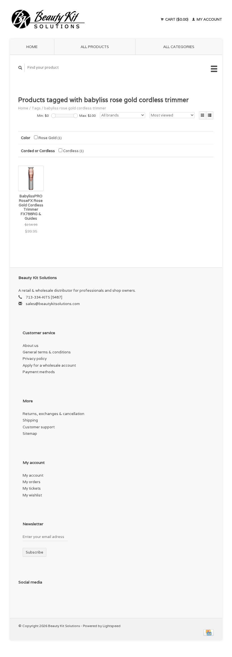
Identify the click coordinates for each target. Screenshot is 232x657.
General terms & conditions (47, 352)
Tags (36, 108)
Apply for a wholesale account (49, 365)
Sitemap (30, 433)
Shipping (30, 420)
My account (209, 19)
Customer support (39, 427)
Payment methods (39, 371)
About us (30, 345)
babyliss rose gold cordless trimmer (75, 108)
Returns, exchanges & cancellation (53, 413)
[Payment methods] (208, 632)
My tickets (32, 488)
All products (95, 46)
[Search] (20, 68)
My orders (31, 481)
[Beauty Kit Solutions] (69, 19)
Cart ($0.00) (176, 19)
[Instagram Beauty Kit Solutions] (35, 597)
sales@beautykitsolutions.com (53, 303)
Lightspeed (112, 626)
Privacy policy (35, 358)
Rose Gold (50, 137)
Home (32, 46)
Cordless (73, 150)
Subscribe (34, 552)
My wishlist (32, 495)
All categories (178, 46)
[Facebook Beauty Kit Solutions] (23, 597)
